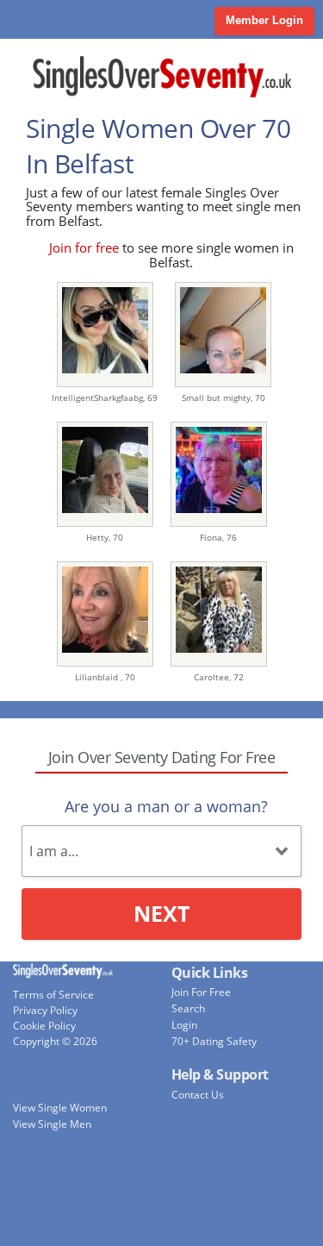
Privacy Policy (45, 1010)
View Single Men (52, 1124)
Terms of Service (53, 994)
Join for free (84, 247)
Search (188, 1008)
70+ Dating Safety (214, 1041)
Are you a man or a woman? (166, 806)
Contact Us (197, 1094)
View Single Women (60, 1107)
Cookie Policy (44, 1025)
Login (184, 1024)
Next (161, 913)
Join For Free (201, 992)
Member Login (264, 20)
